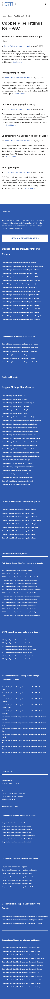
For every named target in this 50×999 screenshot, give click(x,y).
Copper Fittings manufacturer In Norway (15, 406)
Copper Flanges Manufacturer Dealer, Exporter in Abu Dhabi (22, 309)
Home (4, 16)
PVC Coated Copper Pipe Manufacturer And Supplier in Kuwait (20, 577)
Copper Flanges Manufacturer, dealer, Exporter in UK (19, 273)
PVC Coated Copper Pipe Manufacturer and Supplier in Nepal (19, 612)
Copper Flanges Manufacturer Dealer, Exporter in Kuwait (21, 305)
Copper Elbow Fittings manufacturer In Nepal (17, 463)
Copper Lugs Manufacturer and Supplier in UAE (17, 880)
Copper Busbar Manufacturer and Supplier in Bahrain (17, 838)
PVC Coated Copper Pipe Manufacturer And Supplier (17, 570)
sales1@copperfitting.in (10, 783)
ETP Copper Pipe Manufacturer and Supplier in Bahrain (18, 643)
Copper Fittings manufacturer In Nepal (15, 413)
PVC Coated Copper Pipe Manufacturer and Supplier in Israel (19, 602)
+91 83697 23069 (11, 806)
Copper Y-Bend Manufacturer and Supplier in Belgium (20, 524)
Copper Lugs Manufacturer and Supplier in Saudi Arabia (19, 870)
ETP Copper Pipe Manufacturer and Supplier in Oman (17, 659)
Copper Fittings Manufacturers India (17, 46)
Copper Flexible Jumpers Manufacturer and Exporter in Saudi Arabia (25, 916)
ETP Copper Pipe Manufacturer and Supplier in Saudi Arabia (19, 649)
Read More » (17, 62)
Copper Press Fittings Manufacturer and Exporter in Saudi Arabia (23, 958)
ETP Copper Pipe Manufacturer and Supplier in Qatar (17, 646)
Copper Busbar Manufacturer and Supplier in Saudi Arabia (18, 835)
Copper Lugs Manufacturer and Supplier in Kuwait (17, 877)
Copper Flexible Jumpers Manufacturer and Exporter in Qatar (22, 923)
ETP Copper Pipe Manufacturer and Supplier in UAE (17, 652)
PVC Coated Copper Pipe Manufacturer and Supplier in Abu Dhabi (21, 596)
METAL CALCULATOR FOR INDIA (25, 238)
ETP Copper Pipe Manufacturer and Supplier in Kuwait (17, 655)
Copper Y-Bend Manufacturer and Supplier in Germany (20, 527)
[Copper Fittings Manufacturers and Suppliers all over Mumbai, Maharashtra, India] (9, 4)
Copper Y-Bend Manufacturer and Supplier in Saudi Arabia (21, 520)
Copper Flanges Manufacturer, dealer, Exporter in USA (20, 277)
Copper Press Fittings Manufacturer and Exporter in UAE (21, 955)
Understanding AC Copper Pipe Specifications (25, 136)
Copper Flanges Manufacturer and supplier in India (19, 262)
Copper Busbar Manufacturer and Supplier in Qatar (16, 832)
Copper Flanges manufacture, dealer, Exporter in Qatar (20, 284)
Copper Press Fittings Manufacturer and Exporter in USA (21, 951)
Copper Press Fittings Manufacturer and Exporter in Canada (22, 969)
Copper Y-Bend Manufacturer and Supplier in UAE (18, 534)
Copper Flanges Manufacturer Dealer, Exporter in (18, 316)
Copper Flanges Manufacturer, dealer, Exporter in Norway (21, 280)
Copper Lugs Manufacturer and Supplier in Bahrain (17, 887)
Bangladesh (39, 316)
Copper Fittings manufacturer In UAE (14, 399)
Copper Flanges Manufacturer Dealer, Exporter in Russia (21, 312)
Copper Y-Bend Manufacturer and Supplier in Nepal (19, 538)
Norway (37, 319)
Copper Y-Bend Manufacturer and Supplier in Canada (19, 517)
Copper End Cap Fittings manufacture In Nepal (17, 477)
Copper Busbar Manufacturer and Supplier (14, 823)
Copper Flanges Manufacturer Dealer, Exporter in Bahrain (21, 302)
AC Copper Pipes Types (13, 73)
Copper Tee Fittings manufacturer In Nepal (16, 460)
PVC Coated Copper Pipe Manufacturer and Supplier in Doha (19, 592)
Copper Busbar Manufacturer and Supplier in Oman (16, 826)
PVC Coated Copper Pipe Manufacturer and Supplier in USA (19, 608)
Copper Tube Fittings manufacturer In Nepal (16, 474)
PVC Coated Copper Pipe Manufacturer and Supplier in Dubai (19, 599)
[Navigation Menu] (45, 4)
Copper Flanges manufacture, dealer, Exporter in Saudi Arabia (22, 266)
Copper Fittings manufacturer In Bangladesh (16, 410)
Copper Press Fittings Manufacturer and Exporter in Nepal (21, 983)
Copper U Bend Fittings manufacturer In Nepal (17, 481)
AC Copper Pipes (10, 167)
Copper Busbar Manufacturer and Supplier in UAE (16, 842)
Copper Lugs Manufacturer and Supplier (14, 867)
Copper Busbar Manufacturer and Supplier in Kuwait (17, 829)
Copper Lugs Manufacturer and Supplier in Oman (17, 873)
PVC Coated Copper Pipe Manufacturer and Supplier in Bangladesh (21, 615)
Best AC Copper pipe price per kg (18, 104)
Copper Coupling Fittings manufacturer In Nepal (18, 467)
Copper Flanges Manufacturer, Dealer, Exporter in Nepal (20, 298)
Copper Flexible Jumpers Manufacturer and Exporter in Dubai (22, 920)
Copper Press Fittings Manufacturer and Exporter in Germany (22, 962)
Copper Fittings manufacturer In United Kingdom (18, 403)
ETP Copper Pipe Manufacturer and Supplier (14, 640)
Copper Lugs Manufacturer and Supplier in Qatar (17, 883)
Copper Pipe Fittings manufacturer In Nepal (16, 470)
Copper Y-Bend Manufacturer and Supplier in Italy (18, 531)
